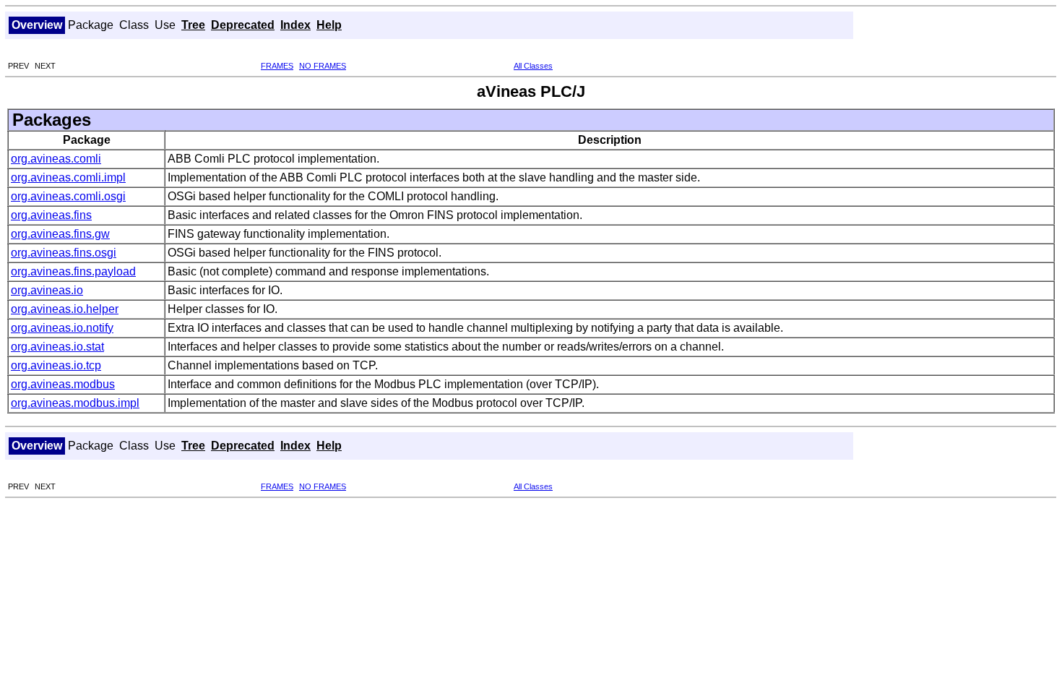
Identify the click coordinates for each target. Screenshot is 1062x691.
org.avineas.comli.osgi (68, 196)
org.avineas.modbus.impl (75, 403)
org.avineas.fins (51, 215)
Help (329, 25)
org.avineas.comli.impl (68, 177)
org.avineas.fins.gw (60, 234)
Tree (193, 25)
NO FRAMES (322, 65)
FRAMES (277, 65)
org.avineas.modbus (63, 384)
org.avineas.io (47, 290)
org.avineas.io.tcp (56, 365)
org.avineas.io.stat (57, 346)
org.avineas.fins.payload (73, 271)
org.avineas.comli (56, 159)
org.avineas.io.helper (64, 309)
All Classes (533, 65)
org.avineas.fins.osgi (63, 252)
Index (295, 25)
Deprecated (243, 25)
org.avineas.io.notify (62, 328)
